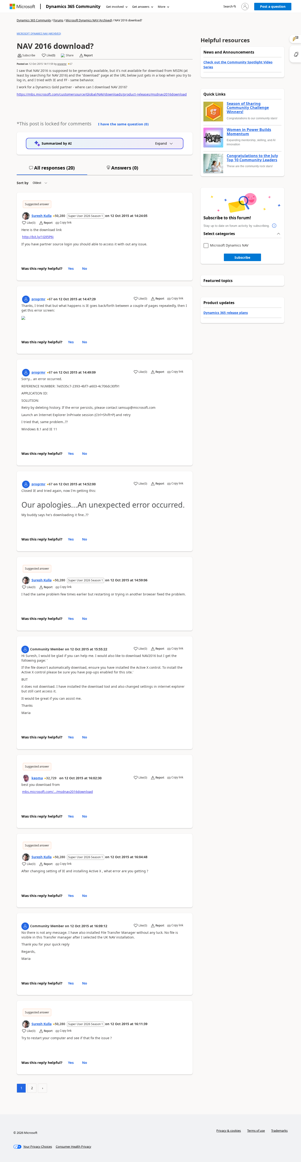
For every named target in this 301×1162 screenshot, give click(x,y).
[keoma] (26, 778)
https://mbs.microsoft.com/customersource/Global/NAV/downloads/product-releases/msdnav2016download (102, 94)
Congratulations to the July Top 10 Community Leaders (252, 158)
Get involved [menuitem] (115, 6)
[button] (230, 6)
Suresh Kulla (41, 215)
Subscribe (242, 257)
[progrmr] (26, 299)
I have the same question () (123, 124)
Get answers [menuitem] (140, 6)
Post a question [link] (272, 6)
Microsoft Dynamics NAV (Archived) (89, 20)
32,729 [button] (51, 778)
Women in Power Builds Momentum (249, 132)
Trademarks (279, 1130)
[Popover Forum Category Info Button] (274, 226)
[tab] (52, 170)
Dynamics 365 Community (73, 6)
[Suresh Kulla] (26, 216)
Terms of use (256, 1130)
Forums (58, 20)
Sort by (22, 183)
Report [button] (88, 55)
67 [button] (71, 64)
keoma (37, 778)
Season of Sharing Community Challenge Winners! (248, 108)
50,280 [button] (60, 215)
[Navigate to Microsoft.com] (22, 6)
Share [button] (70, 55)
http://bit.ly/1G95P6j (38, 237)
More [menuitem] (161, 6)
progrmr (62, 64)
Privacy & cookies (228, 1130)
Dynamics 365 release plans (225, 312)
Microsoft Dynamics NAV (229, 245)
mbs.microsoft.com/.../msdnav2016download (57, 791)
